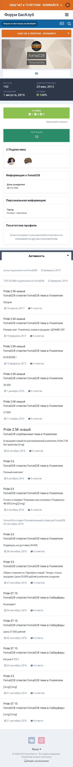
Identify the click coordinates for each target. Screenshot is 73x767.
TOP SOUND (9, 281)
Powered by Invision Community (36, 757)
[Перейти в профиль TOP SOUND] (11, 161)
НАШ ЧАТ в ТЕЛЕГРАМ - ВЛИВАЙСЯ (34, 5)
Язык (36, 749)
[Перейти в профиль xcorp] (28, 161)
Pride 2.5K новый (14, 291)
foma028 (32, 270)
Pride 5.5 (8, 461)
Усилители (56, 295)
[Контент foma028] (36, 73)
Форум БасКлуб (19, 14)
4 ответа (38, 610)
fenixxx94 (8, 520)
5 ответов (36, 308)
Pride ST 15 (10, 593)
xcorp (6, 270)
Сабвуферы (57, 597)
